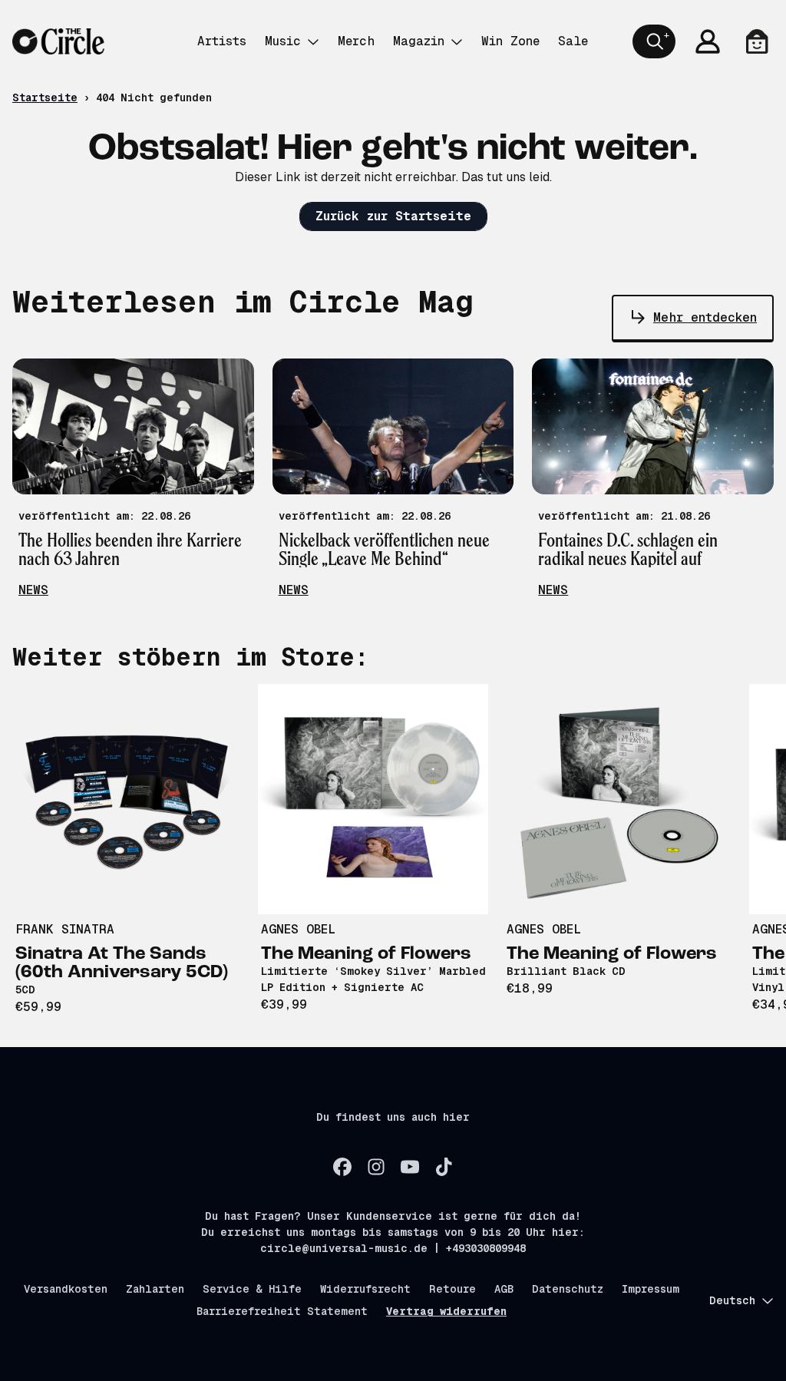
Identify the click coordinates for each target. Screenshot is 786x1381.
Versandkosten (65, 1289)
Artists (221, 41)
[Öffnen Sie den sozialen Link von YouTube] (410, 1167)
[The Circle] (58, 41)
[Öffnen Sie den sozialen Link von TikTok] (444, 1167)
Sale (573, 41)
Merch (356, 41)
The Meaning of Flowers (366, 954)
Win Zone (510, 41)
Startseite (45, 97)
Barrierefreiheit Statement (282, 1311)
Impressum (650, 1289)
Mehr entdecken (705, 317)
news (33, 590)
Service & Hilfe (252, 1289)
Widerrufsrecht (365, 1289)
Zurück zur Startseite (393, 216)
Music (283, 41)
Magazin (418, 41)
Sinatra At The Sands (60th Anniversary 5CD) (121, 963)
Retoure (452, 1289)
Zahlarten (155, 1289)
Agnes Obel (298, 929)
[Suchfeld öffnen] (653, 41)
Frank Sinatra (64, 929)
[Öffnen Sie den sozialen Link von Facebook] (342, 1167)
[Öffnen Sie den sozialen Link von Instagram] (376, 1167)
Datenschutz (567, 1289)
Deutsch (732, 1300)
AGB (504, 1289)
